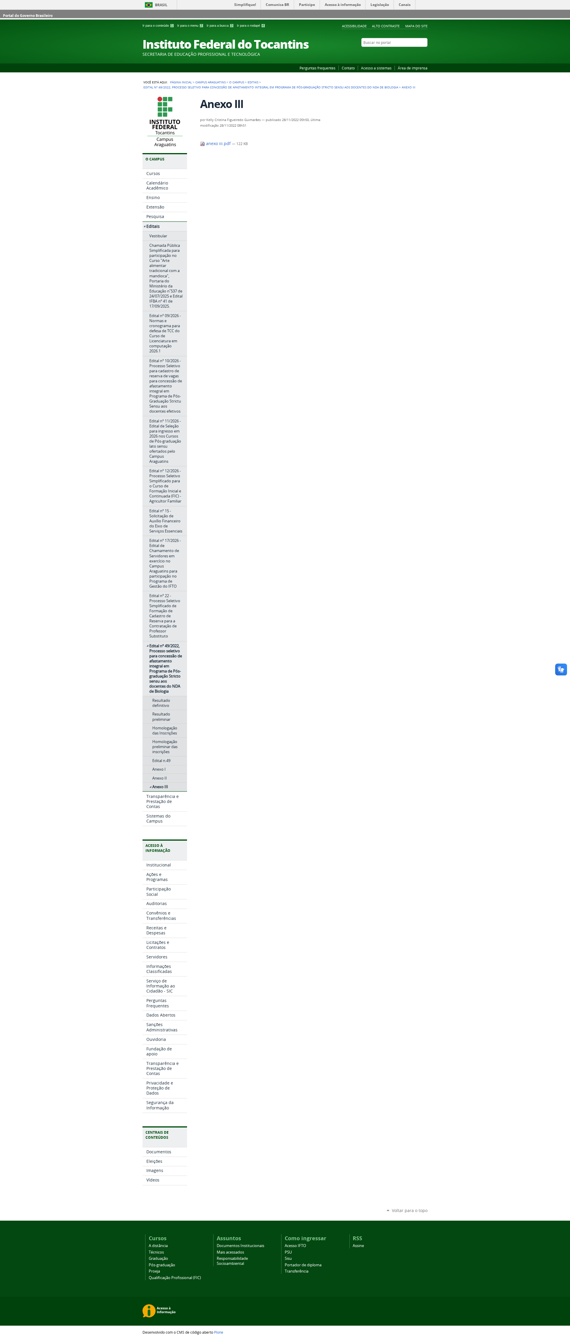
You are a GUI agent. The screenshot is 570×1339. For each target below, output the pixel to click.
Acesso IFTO (295, 1245)
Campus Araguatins (210, 82)
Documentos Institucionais (240, 1245)
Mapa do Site (416, 26)
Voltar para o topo (410, 1210)
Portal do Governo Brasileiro (28, 15)
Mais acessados (230, 1252)
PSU (288, 1252)
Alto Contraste (386, 26)
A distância (158, 1245)
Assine (358, 1245)
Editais (253, 82)
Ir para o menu (189, 25)
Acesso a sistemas (376, 68)
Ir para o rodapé (250, 25)
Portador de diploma (303, 1265)
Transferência (296, 1271)
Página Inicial (181, 82)
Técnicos (156, 1252)
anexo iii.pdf (218, 143)
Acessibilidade (354, 26)
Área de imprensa (413, 68)
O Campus (236, 82)
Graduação (158, 1258)
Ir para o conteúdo (157, 25)
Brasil (161, 4)
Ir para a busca (219, 25)
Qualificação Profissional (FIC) (175, 1277)
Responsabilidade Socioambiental (232, 1261)
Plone (218, 1332)
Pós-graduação (162, 1265)
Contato (348, 68)
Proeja (154, 1271)
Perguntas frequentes (317, 68)
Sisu (288, 1258)
